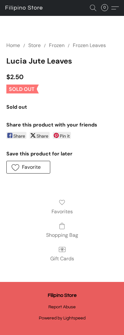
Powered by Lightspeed (62, 318)
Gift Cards (62, 258)
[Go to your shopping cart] (106, 8)
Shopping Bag (62, 235)
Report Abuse (62, 307)
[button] (24, 8)
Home (13, 45)
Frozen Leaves (89, 45)
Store (34, 45)
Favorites (62, 211)
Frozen (57, 45)
